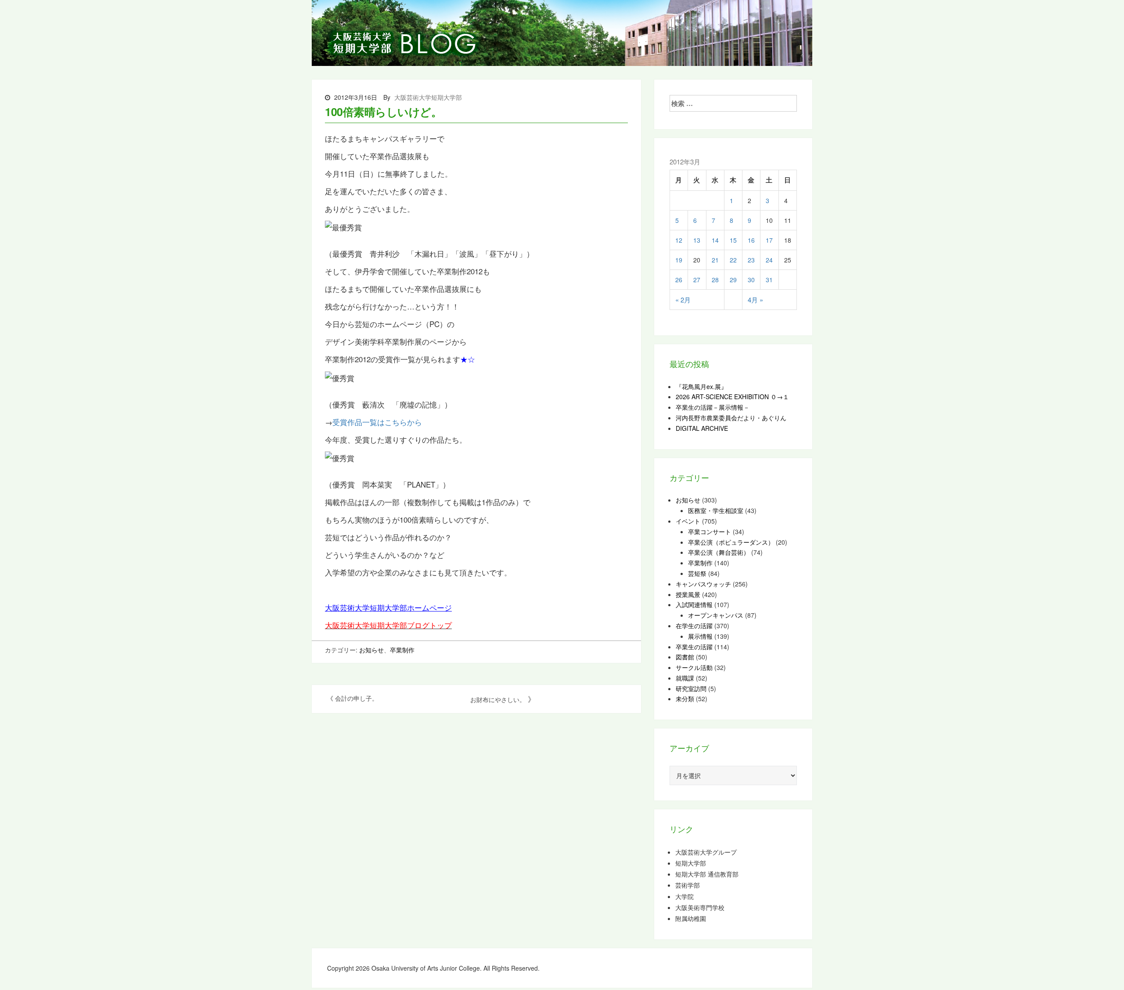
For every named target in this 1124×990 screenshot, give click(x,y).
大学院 (684, 896)
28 (715, 279)
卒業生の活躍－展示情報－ (712, 407)
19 (678, 259)
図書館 (685, 656)
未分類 (685, 698)
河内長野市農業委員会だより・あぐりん (731, 417)
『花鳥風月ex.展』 (701, 386)
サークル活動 (694, 667)
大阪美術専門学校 (699, 907)
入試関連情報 (694, 604)
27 (696, 279)
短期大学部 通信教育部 (707, 874)
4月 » (755, 299)
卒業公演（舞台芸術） (718, 552)
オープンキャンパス (715, 615)
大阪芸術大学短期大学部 (428, 97)
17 (769, 240)
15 (733, 240)
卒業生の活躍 (694, 646)
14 (715, 240)
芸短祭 (697, 573)
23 (751, 259)
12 (678, 240)
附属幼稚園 (690, 918)
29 (733, 279)
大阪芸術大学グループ (706, 852)
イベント (688, 521)
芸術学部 (687, 885)
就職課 (685, 677)
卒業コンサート (709, 531)
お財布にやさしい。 (498, 699)
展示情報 (700, 636)
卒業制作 (402, 649)
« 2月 (683, 299)
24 (769, 259)
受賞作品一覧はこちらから (377, 421)
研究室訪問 (691, 688)
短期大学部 (690, 863)
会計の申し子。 (356, 698)
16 (751, 240)
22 (733, 259)
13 (696, 240)
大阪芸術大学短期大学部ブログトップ (388, 624)
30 (751, 279)
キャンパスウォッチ (703, 583)
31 (769, 279)
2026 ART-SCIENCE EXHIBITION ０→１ (732, 396)
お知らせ (371, 649)
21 (715, 259)
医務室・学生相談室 (715, 510)
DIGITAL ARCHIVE (702, 428)
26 (678, 279)
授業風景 (688, 594)
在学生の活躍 (694, 625)
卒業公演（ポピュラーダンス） (731, 542)
